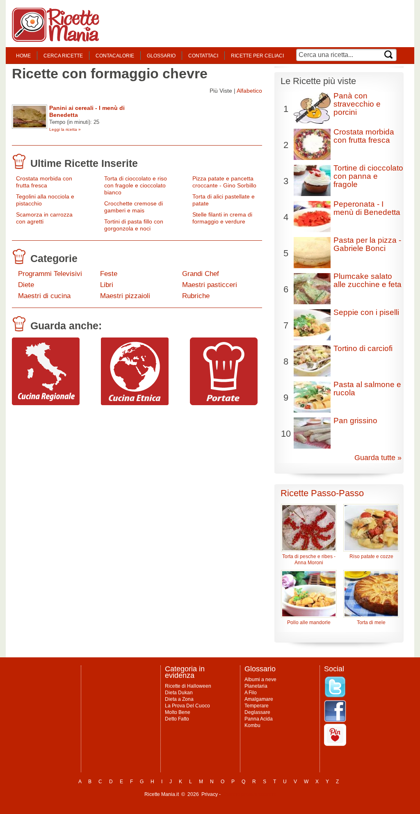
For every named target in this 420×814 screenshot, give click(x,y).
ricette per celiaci (257, 56)
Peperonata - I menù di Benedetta (366, 208)
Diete (26, 284)
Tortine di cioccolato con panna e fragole (368, 176)
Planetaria (255, 686)
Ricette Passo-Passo (322, 493)
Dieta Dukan (179, 692)
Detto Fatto (177, 719)
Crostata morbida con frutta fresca (44, 182)
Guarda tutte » (378, 458)
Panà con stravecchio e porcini (357, 103)
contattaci (203, 56)
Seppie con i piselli (366, 312)
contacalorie (115, 56)
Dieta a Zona (179, 699)
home (23, 56)
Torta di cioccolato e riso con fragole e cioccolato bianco (135, 185)
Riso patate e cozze (371, 556)
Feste (108, 273)
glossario (161, 56)
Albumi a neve (260, 679)
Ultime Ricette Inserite (84, 163)
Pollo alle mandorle (309, 622)
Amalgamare (258, 699)
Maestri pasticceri (209, 284)
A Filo (250, 692)
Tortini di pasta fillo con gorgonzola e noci (133, 225)
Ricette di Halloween (188, 686)
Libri (106, 284)
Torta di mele (371, 622)
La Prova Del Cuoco (187, 706)
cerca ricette (63, 56)
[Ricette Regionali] (46, 403)
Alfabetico (249, 90)
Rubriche (196, 295)
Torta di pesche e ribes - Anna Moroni (309, 559)
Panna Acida (258, 719)
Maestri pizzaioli (125, 295)
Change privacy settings (249, 794)
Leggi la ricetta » (65, 129)
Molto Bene (177, 712)
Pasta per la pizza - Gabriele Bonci (367, 244)
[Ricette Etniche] (135, 403)
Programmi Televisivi (50, 273)
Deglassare (257, 712)
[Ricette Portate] (224, 403)
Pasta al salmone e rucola (367, 388)
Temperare (256, 706)
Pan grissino (355, 420)
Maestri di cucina (44, 295)
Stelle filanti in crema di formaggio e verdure (222, 218)
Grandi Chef (200, 273)
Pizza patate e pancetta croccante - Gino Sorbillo (224, 182)
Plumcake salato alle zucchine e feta (367, 280)
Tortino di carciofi (363, 348)
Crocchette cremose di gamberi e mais (133, 207)
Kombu (252, 725)
